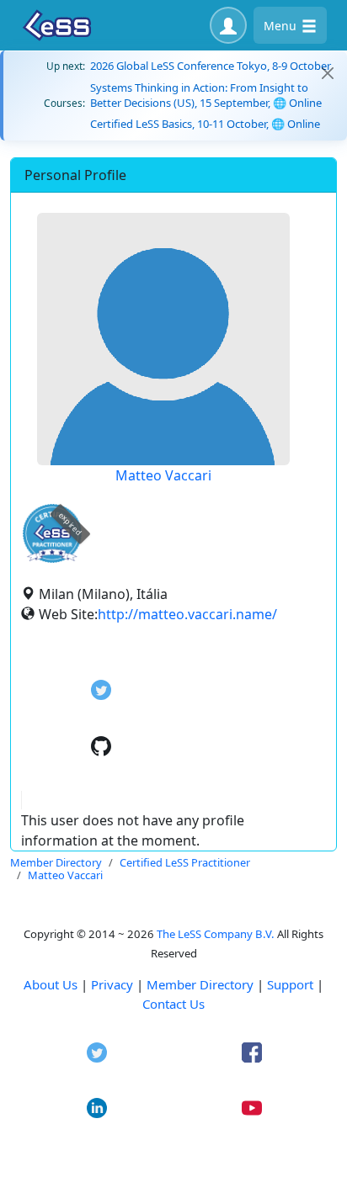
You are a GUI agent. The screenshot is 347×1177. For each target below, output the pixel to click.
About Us (50, 984)
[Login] (228, 25)
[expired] (52, 559)
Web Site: (68, 614)
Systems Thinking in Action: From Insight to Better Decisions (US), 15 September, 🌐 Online (206, 95)
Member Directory (200, 984)
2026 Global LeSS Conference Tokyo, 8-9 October (210, 65)
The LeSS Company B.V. (216, 933)
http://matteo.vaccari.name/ (187, 614)
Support (290, 984)
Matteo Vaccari (163, 475)
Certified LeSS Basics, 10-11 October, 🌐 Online (205, 123)
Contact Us (173, 1003)
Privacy (112, 984)
